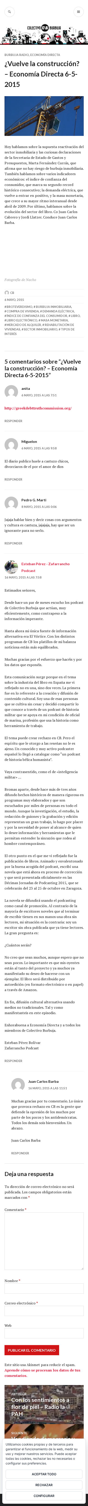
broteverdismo (19, 307)
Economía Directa (45, 55)
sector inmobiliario (40, 329)
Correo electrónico (21, 1303)
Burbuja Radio (17, 55)
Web (8, 1325)
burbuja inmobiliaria (53, 307)
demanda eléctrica (58, 311)
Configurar (44, 1496)
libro (75, 316)
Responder (13, 421)
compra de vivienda (23, 311)
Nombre (12, 1280)
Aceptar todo (44, 1474)
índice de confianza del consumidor (37, 316)
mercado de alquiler (24, 325)
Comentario (15, 1209)
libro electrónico (22, 320)
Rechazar (44, 1485)
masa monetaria (54, 320)
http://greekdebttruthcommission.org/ (38, 408)
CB (12, 293)
